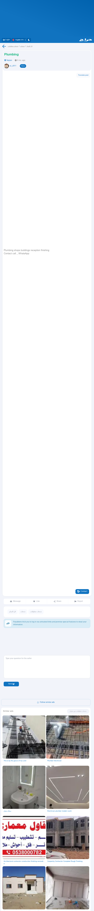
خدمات (22, 46)
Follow (23, 66)
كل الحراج (29, 46)
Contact (84, 591)
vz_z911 (13, 66)
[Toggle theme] (29, 40)
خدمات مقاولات (13, 46)
